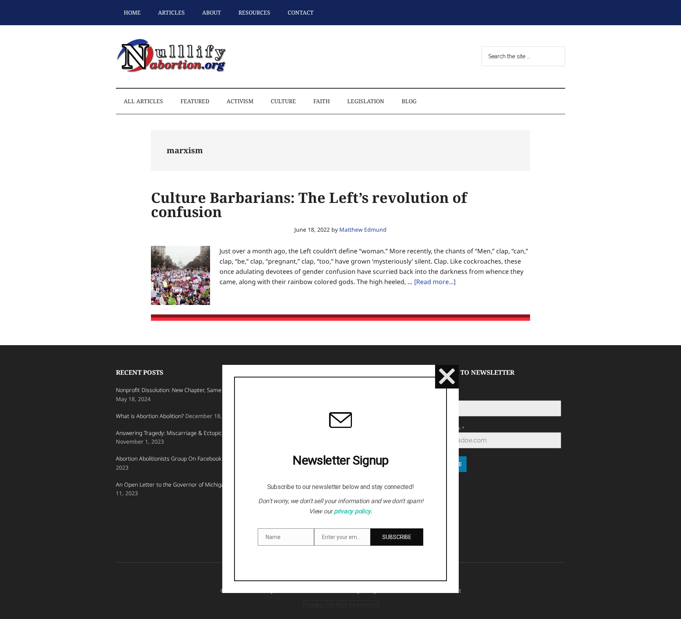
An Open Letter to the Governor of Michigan (171, 484)
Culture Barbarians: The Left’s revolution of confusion (309, 204)
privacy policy (352, 511)
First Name (442, 395)
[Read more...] (435, 281)
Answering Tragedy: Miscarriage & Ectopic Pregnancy (183, 433)
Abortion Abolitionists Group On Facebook (168, 458)
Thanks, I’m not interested (340, 605)
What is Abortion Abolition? (150, 416)
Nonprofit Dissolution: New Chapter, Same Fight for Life (185, 390)
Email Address (446, 428)
